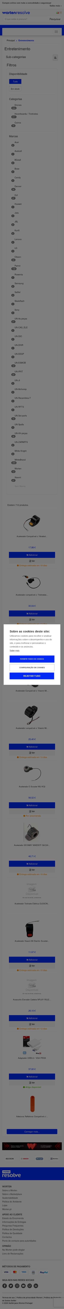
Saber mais (14, 650)
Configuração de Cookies (32, 667)
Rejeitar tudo (31, 676)
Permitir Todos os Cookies (32, 659)
